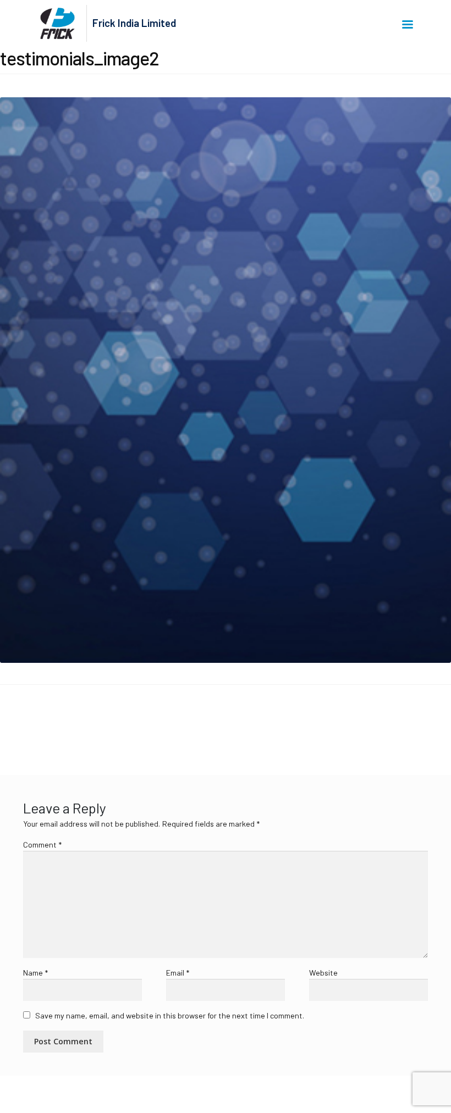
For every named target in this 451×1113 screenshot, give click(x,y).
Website (323, 972)
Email (177, 972)
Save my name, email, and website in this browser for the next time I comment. (169, 1015)
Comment (42, 844)
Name (35, 972)
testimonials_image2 (52, 723)
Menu (409, 24)
